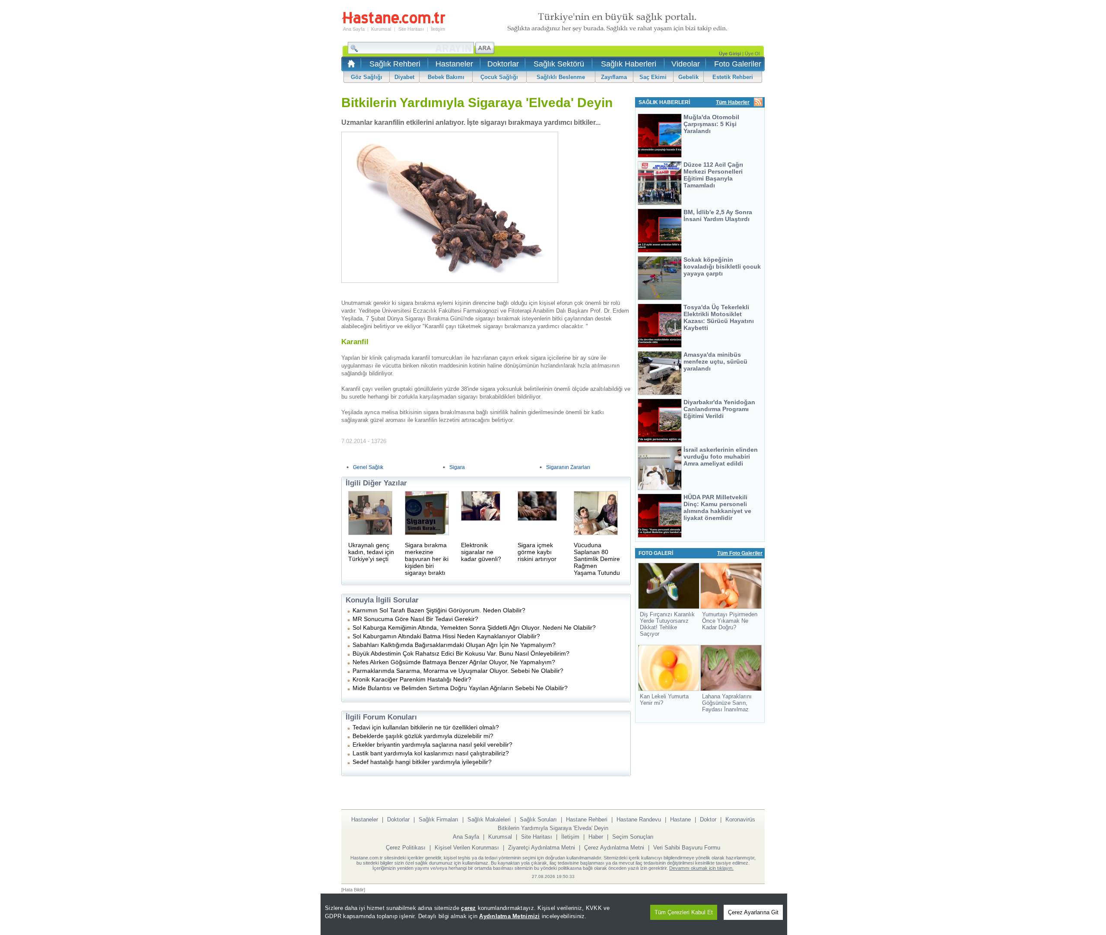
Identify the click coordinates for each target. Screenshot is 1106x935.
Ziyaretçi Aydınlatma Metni (541, 847)
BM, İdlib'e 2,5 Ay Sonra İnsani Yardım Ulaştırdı (717, 215)
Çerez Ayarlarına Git (753, 912)
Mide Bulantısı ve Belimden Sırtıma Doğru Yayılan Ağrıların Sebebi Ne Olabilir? (460, 688)
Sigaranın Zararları (568, 467)
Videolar (685, 64)
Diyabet (404, 77)
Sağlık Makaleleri (489, 819)
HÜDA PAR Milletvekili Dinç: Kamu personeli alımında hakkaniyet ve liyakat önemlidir (717, 507)
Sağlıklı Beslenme (561, 77)
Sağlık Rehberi (394, 64)
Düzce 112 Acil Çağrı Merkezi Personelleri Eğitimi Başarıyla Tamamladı (713, 175)
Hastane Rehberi (586, 819)
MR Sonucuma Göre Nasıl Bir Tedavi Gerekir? (415, 618)
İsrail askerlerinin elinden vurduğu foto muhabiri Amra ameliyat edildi (720, 456)
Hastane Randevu (639, 819)
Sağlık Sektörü (559, 64)
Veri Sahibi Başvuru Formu (686, 847)
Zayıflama (614, 77)
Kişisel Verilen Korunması (467, 847)
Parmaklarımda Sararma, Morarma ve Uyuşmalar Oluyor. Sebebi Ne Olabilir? (458, 670)
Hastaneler (454, 64)
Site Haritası (411, 29)
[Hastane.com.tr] (393, 22)
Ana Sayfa (354, 29)
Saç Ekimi (653, 77)
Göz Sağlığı (366, 77)
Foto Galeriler (737, 64)
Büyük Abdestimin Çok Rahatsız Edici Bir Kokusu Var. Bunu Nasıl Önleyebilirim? (461, 653)
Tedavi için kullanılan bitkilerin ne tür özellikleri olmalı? (426, 727)
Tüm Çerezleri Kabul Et (684, 912)
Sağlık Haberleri (628, 64)
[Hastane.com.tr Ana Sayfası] (350, 66)
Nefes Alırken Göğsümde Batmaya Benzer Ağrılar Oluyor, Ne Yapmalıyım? (454, 662)
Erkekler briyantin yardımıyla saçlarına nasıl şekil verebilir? (432, 744)
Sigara (457, 467)
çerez (468, 908)
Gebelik (688, 77)
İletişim (438, 29)
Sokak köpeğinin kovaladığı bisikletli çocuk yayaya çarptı (722, 266)
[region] (554, 914)
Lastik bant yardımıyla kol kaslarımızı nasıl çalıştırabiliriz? (431, 753)
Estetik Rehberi (732, 77)
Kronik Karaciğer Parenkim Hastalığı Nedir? (412, 679)
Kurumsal (381, 29)
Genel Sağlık (368, 467)
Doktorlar (503, 64)
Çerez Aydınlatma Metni (614, 847)
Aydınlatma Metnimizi (509, 916)
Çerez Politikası (406, 847)
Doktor (708, 819)
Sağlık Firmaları (438, 819)
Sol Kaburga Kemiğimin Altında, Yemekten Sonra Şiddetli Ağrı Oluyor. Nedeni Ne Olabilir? (474, 627)
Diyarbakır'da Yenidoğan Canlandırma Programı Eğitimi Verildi (719, 409)
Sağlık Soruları (538, 819)
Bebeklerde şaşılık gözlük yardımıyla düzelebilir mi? (423, 735)
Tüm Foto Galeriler (740, 553)
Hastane (680, 819)
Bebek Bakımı (446, 77)
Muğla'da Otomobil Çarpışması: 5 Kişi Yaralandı (711, 124)
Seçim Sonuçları (633, 837)
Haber (595, 837)
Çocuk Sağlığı (499, 77)
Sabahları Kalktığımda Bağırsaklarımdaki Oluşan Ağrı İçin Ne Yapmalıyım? (454, 644)
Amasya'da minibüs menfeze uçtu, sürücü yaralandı (715, 361)
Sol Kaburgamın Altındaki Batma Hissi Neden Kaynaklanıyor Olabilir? (446, 636)
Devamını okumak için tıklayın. (701, 868)
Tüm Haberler (733, 102)
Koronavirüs (740, 819)
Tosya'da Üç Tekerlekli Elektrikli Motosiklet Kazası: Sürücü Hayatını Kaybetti (718, 317)
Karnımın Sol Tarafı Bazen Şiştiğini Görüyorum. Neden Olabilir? (439, 610)
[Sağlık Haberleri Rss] (758, 103)
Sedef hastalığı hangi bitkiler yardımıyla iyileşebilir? (422, 761)
